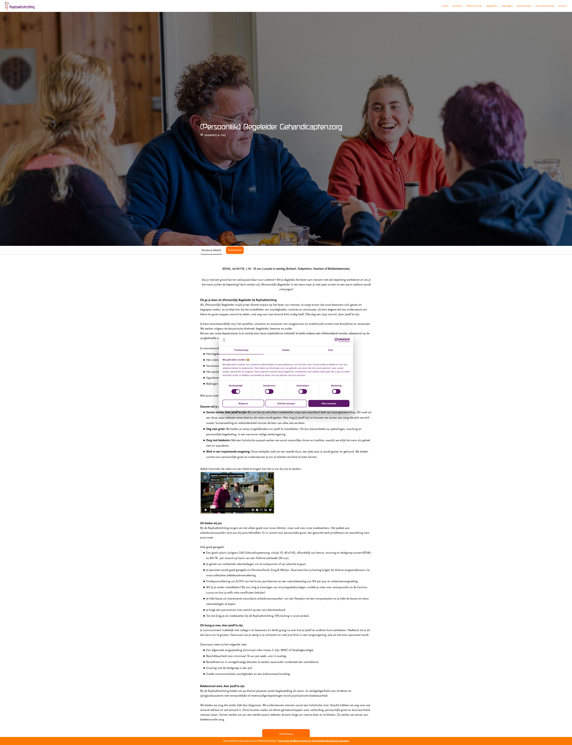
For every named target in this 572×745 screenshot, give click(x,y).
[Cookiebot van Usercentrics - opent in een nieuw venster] (337, 340)
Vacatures (457, 6)
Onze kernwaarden (545, 6)
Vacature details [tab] (211, 250)
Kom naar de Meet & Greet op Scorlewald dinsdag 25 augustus (313, 741)
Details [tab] (286, 350)
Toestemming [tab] (241, 350)
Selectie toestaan (286, 403)
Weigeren (243, 403)
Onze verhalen (524, 6)
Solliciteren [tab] (235, 250)
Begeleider (491, 6)
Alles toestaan (328, 403)
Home (445, 6)
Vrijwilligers (507, 6)
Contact (563, 6)
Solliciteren (286, 734)
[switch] (269, 391)
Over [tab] (330, 350)
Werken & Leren (474, 6)
